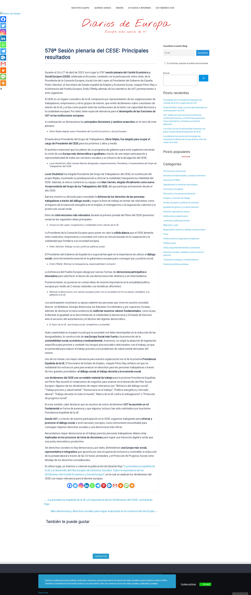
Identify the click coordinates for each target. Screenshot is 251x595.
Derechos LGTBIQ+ (171, 180)
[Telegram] (98, 485)
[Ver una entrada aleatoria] (205, 8)
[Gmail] (115, 485)
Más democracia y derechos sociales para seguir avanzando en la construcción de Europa (104, 511)
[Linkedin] (86, 485)
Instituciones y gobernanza (175, 216)
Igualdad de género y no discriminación (181, 207)
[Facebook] (69, 485)
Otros (165, 234)
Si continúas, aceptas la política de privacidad (187, 63)
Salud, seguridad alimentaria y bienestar (181, 247)
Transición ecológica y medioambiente (180, 260)
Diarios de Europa (125, 24)
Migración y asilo (170, 225)
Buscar (166, 73)
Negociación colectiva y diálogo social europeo (184, 229)
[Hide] (1, 89)
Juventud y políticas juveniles (176, 220)
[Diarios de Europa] (46, 8)
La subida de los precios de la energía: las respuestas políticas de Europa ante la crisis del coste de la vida (184, 139)
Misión (119, 7)
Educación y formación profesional (179, 193)
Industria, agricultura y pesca (176, 211)
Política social (169, 243)
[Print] (120, 485)
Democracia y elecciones (174, 171)
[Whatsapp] (92, 485)
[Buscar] (203, 78)
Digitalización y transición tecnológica (180, 184)
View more (43, 593)
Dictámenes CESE (165, 7)
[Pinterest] (103, 485)
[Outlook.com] (109, 485)
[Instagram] (81, 485)
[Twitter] (75, 485)
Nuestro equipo (80, 7)
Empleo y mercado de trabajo (176, 198)
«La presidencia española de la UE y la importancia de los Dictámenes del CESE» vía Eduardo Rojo (98, 502)
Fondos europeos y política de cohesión (181, 202)
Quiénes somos (102, 7)
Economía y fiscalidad (173, 189)
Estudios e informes (139, 7)
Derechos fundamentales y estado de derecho (184, 175)
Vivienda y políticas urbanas (176, 264)
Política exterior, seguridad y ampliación (181, 238)
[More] (132, 485)
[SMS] (126, 485)
